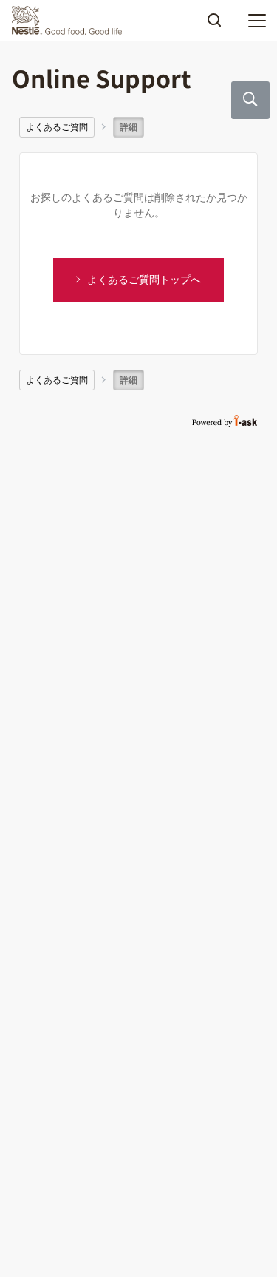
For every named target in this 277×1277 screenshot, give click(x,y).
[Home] (70, 20)
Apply (214, 25)
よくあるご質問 (57, 127)
